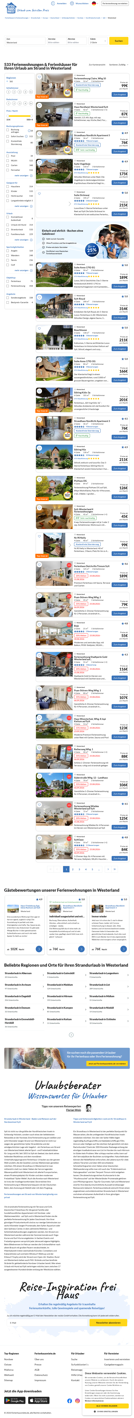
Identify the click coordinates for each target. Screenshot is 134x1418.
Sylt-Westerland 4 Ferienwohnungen (83, 510)
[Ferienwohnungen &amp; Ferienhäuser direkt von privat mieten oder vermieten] (27, 10)
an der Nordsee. (20, 1137)
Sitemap (8, 1380)
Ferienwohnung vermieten (115, 3)
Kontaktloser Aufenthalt (22, 218)
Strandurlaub (22, 229)
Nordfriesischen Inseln (115, 1134)
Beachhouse (80, 330)
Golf (22, 264)
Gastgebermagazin (113, 1364)
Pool (22, 156)
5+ (31, 92)
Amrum (76, 1144)
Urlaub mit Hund (22, 224)
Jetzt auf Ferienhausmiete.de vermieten (107, 1063)
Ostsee (7, 1364)
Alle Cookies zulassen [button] (106, 1406)
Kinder (22, 191)
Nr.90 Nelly (80, 538)
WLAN (22, 160)
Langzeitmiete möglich (22, 200)
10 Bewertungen (92, 455)
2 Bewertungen (92, 572)
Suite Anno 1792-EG (84, 267)
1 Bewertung (91, 665)
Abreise (71, 39)
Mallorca (8, 1369)
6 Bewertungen (92, 201)
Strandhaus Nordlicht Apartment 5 (92, 135)
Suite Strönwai (81, 195)
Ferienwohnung (22, 286)
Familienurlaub (22, 234)
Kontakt (75, 1380)
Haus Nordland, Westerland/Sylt (91, 107)
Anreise (51, 39)
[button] (107, 1411)
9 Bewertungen (92, 304)
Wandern (22, 255)
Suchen (119, 40)
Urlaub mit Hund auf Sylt (15, 1266)
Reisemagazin (78, 1369)
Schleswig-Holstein (12, 1134)
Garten (22, 165)
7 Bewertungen (92, 141)
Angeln (22, 250)
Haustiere (22, 186)
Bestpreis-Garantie (22, 302)
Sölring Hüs (80, 449)
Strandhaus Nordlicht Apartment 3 (92, 421)
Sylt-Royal (79, 298)
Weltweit (9, 1375)
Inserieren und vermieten (117, 1359)
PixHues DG (80, 481)
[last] (114, 869)
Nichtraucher (22, 196)
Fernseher (22, 170)
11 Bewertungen (92, 845)
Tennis (22, 260)
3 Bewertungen (92, 335)
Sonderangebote (22, 297)
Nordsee (8, 1359)
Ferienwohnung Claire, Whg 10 (90, 78)
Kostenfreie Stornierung (22, 142)
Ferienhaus (22, 281)
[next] (108, 869)
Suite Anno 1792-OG (85, 361)
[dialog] (106, 1392)
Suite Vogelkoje (82, 164)
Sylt (26, 1216)
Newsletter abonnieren (108, 1322)
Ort (8, 39)
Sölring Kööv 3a (82, 392)
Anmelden (61, 3)
